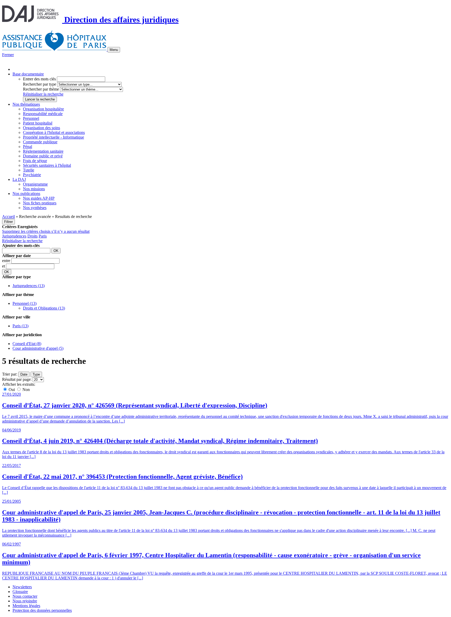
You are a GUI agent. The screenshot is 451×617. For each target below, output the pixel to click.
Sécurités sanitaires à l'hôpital (47, 165)
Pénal (27, 146)
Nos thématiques (26, 104)
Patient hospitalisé (37, 123)
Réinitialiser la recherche (43, 94)
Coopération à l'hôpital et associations (54, 132)
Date (23, 374)
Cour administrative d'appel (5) (38, 348)
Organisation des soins (41, 128)
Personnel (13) (25, 303)
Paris (43, 236)
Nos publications (26, 193)
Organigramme (35, 184)
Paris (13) (20, 326)
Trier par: (9, 374)
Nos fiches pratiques (39, 203)
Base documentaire (28, 74)
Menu (114, 50)
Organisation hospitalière (43, 109)
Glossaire (20, 591)
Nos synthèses (34, 207)
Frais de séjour (35, 160)
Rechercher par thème (41, 89)
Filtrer (8, 222)
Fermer (8, 54)
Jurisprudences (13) (29, 285)
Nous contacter (25, 596)
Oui (12, 389)
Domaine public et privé (43, 156)
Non (25, 389)
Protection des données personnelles (42, 610)
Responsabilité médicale (43, 113)
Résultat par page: (17, 379)
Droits (32, 236)
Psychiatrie (32, 175)
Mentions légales (26, 605)
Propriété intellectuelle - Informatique (53, 137)
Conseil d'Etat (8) (27, 343)
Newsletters (22, 587)
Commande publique (40, 142)
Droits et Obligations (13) (44, 308)
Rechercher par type (39, 84)
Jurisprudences (14, 236)
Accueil (8, 216)
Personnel (31, 118)
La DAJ (19, 179)
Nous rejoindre (25, 601)
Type (36, 374)
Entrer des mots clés (39, 79)
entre (6, 260)
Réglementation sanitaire (43, 151)
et (4, 266)
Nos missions (34, 189)
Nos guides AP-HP (39, 198)
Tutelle (28, 170)
